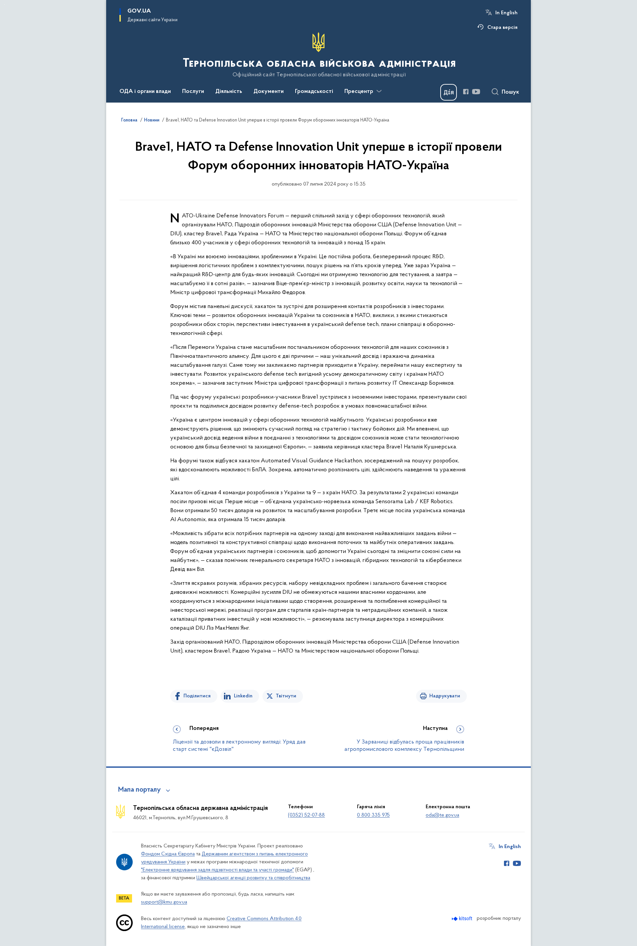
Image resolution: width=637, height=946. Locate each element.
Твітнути (286, 696)
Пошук (510, 92)
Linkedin (243, 696)
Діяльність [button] (228, 92)
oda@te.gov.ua (442, 815)
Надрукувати (444, 696)
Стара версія (502, 27)
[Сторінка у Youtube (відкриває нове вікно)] (476, 92)
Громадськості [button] (314, 92)
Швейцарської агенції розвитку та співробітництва (253, 878)
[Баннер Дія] (448, 92)
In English (506, 13)
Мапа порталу (139, 790)
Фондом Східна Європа (168, 854)
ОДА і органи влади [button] (145, 92)
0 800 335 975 (373, 815)
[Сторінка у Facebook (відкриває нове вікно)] (466, 92)
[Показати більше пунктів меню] (379, 91)
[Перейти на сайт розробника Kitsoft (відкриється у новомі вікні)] (462, 918)
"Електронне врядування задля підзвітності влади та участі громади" (217, 870)
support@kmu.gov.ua (164, 902)
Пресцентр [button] (358, 92)
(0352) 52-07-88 (306, 815)
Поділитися (197, 696)
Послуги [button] (193, 92)
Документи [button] (268, 92)
